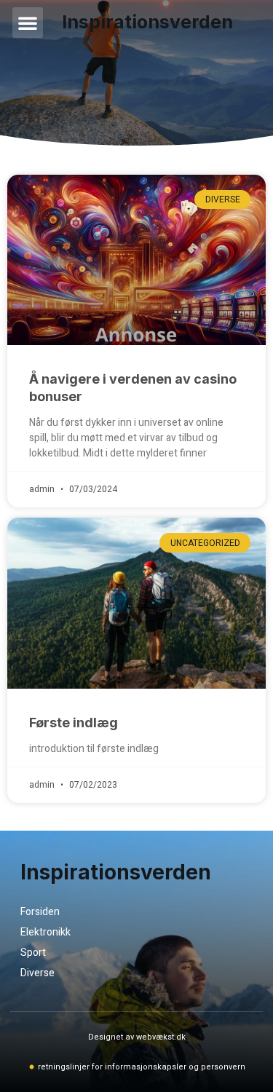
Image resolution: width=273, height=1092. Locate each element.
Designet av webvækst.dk (137, 1037)
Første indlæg (73, 722)
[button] (27, 22)
